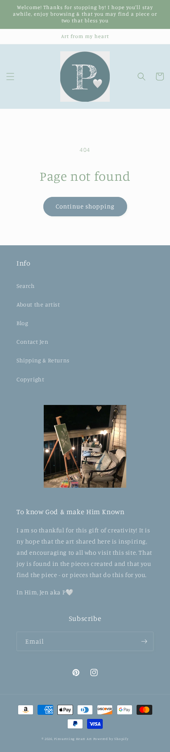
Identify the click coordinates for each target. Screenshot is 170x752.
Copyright (30, 379)
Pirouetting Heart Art (73, 739)
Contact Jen (33, 341)
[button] (10, 76)
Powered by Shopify (111, 739)
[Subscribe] (144, 641)
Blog (22, 322)
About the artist (38, 304)
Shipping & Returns (43, 360)
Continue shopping (85, 206)
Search (26, 285)
